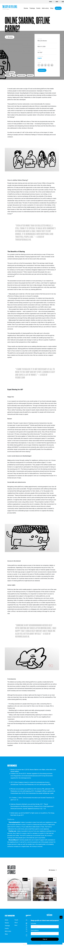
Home (6, 920)
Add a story (45, 8)
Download (41, 70)
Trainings (32, 8)
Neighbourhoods (10, 72)
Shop (51, 8)
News (63, 1)
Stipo (8, 9)
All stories (10, 37)
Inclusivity (30, 75)
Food (14, 75)
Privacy (24, 944)
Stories (26, 8)
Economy (8, 75)
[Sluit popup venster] (61, 917)
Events (38, 8)
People (50, 1)
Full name (33, 923)
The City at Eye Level (9, 7)
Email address (35, 930)
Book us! (58, 8)
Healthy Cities (21, 75)
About (57, 1)
